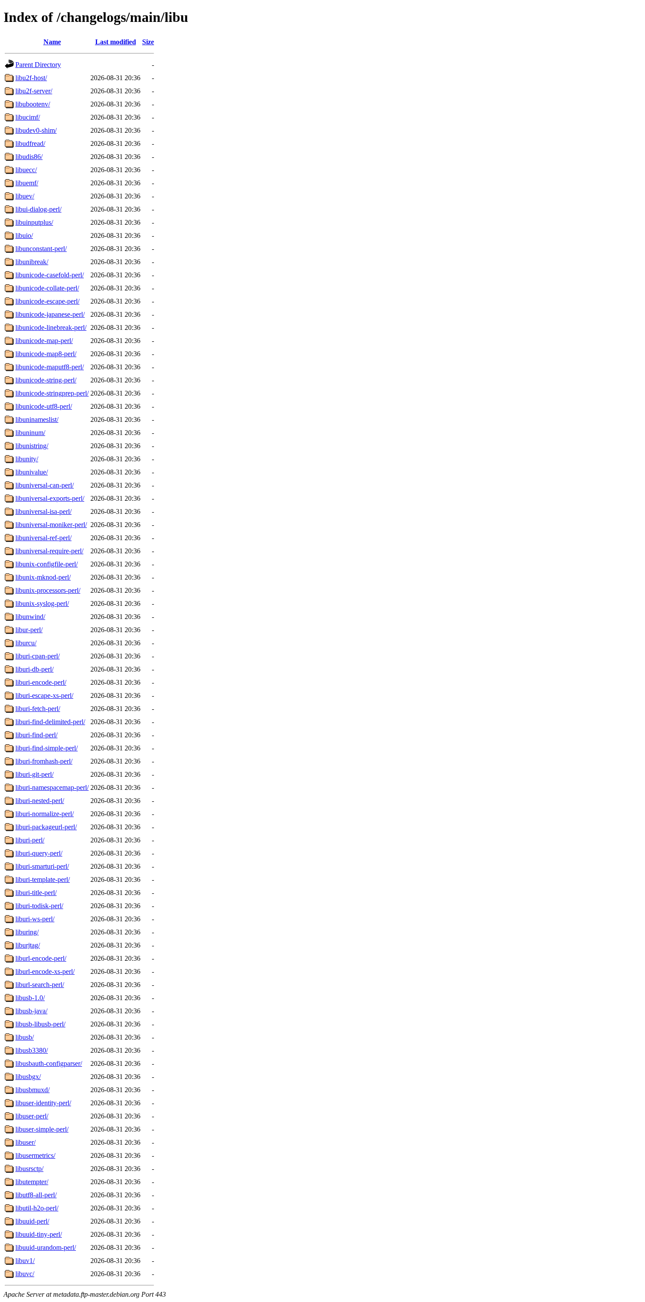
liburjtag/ (27, 945)
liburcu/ (25, 643)
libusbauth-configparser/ (48, 1063)
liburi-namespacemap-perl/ (52, 787)
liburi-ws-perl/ (34, 919)
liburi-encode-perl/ (40, 682)
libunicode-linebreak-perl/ (50, 327)
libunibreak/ (31, 261)
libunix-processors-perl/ (47, 590)
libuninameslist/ (36, 419)
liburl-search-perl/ (39, 984)
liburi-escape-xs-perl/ (44, 695)
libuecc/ (26, 169)
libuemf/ (26, 183)
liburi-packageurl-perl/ (46, 827)
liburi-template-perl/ (42, 879)
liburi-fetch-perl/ (37, 708)
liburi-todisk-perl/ (39, 905)
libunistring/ (31, 445)
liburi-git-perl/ (34, 774)
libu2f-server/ (33, 91)
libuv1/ (25, 1260)
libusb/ (24, 1037)
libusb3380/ (31, 1050)
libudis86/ (29, 156)
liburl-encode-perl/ (40, 958)
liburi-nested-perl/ (39, 800)
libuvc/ (24, 1273)
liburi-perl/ (29, 840)
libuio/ (24, 235)
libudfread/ (30, 143)
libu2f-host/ (31, 77)
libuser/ (25, 1142)
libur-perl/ (29, 629)
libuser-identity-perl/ (43, 1103)
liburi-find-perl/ (36, 735)
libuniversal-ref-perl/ (43, 537)
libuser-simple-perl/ (41, 1129)
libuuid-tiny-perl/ (38, 1234)
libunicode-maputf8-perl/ (49, 367)
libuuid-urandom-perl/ (45, 1247)
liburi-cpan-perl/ (37, 656)
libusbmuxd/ (32, 1089)
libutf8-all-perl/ (36, 1195)
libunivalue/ (31, 472)
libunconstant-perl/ (41, 248)
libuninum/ (30, 432)
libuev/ (24, 196)
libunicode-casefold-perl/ (49, 275)
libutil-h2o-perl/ (36, 1208)
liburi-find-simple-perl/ (46, 748)
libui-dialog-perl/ (38, 209)
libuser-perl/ (31, 1116)
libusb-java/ (31, 1011)
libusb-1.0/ (30, 997)
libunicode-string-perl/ (45, 380)
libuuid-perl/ (32, 1221)
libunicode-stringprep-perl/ (52, 393)
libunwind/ (30, 616)
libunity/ (26, 459)
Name (52, 42)
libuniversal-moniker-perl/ (51, 524)
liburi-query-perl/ (38, 853)
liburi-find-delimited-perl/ (50, 721)
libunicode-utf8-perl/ (43, 406)
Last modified (115, 42)
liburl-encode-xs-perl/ (45, 971)
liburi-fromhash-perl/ (43, 761)
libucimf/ (27, 117)
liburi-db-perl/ (34, 669)
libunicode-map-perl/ (44, 340)
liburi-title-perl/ (36, 892)
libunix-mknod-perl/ (43, 577)
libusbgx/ (28, 1076)
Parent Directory (38, 64)
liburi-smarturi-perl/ (42, 866)
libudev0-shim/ (36, 130)
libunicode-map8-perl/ (45, 353)
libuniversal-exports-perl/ (49, 498)
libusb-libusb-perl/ (40, 1024)
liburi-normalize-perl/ (44, 813)
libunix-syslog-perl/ (42, 603)
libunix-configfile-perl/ (46, 564)
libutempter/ (31, 1181)
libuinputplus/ (34, 222)
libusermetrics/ (35, 1155)
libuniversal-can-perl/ (44, 485)
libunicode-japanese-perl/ (50, 314)
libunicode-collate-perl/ (47, 288)
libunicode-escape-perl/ (47, 301)
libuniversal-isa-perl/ (43, 511)
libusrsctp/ (29, 1168)
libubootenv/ (32, 104)
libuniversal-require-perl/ (49, 551)
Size (148, 42)
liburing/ (27, 932)
